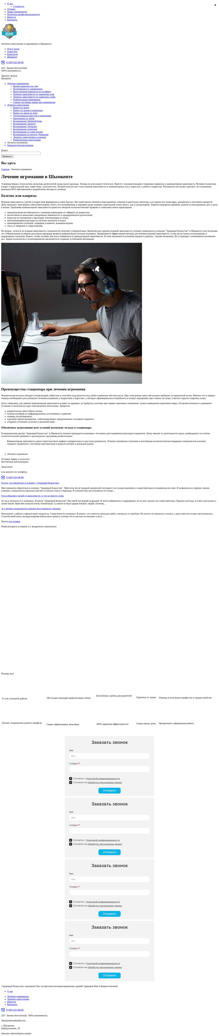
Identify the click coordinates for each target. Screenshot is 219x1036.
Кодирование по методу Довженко (30, 134)
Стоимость (18, 6)
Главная (5, 169)
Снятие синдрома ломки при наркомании (34, 102)
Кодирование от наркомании (27, 89)
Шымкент (12, 57)
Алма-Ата (12, 51)
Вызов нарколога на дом (25, 86)
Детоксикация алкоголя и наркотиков (32, 115)
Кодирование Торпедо (24, 124)
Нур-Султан (13, 49)
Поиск (4, 150)
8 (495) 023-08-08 (15, 62)
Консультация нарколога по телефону (32, 91)
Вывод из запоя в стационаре (28, 110)
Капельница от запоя (23, 118)
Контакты (12, 20)
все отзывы (14, 521)
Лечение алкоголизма (18, 105)
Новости (11, 17)
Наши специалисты (17, 11)
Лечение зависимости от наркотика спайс (34, 97)
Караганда (12, 54)
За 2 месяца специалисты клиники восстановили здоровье (31, 508)
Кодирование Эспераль (25, 126)
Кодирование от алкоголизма (28, 132)
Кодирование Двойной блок (27, 121)
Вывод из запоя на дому (25, 113)
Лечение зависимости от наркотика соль (33, 94)
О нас (10, 3)
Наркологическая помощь (20, 145)
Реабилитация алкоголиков (27, 140)
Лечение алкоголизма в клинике (29, 137)
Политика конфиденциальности (23, 14)
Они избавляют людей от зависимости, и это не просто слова (32, 495)
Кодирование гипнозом (25, 129)
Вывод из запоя (21, 107)
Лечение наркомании (18, 83)
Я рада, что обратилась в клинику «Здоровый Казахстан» (30, 483)
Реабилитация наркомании (26, 99)
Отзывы (11, 9)
